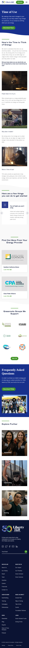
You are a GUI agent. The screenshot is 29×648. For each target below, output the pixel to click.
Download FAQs (8, 389)
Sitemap (3, 645)
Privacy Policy (10, 645)
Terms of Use (18, 645)
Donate (20, 2)
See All (14, 358)
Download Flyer (8, 28)
